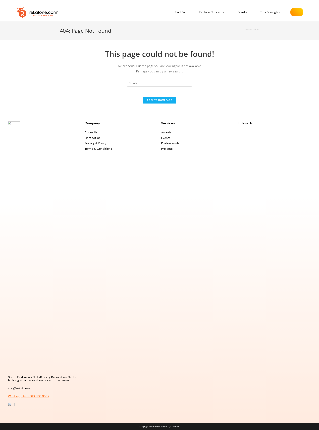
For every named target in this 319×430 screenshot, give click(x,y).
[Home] (240, 29)
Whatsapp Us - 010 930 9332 (28, 396)
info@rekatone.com (21, 388)
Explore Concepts (211, 12)
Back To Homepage (159, 100)
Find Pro (180, 12)
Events (242, 12)
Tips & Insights (270, 12)
